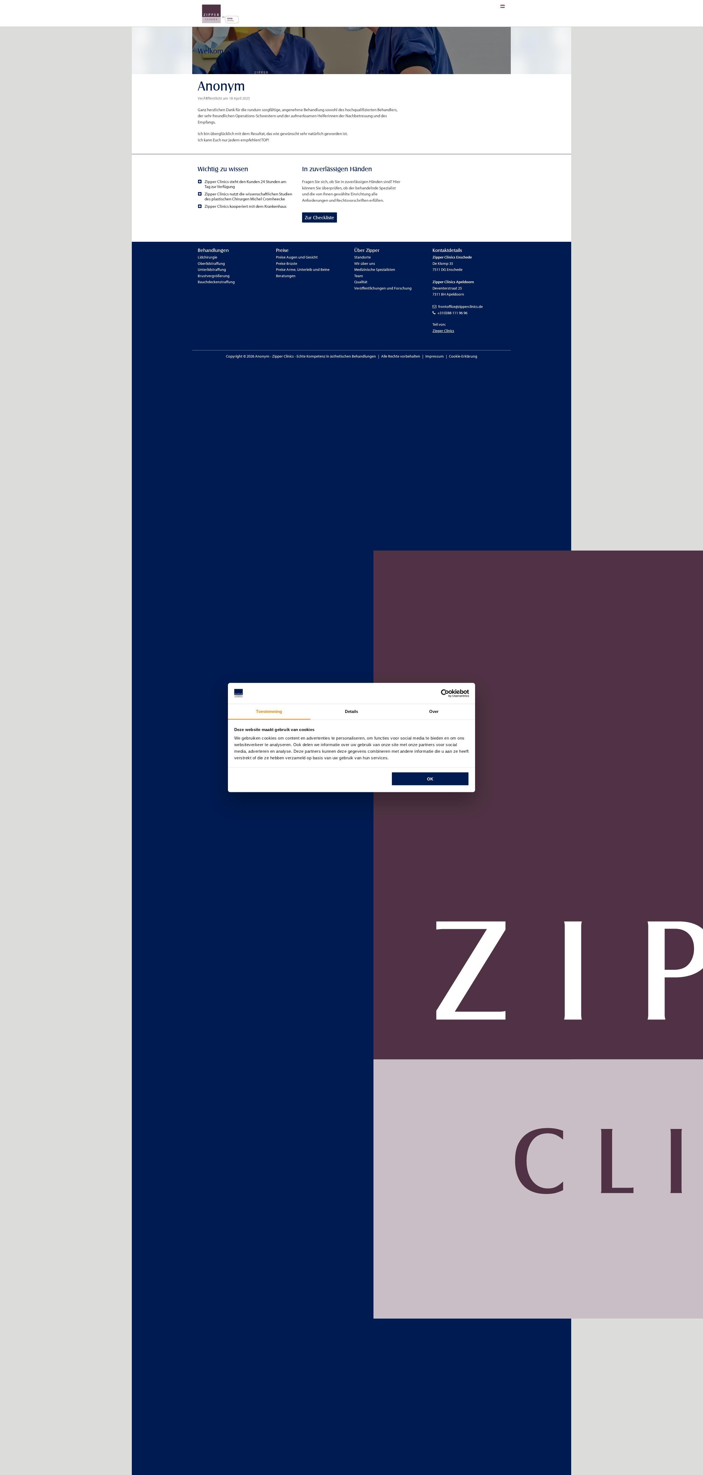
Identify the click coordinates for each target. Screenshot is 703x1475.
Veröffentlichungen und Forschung (383, 288)
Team (358, 275)
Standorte (362, 257)
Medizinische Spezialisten (374, 269)
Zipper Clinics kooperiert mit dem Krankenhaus (245, 206)
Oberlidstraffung (211, 263)
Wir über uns (364, 263)
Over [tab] (434, 711)
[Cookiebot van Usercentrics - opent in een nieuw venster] (445, 693)
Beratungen (285, 275)
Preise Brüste (286, 263)
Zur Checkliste (319, 217)
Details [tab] (351, 711)
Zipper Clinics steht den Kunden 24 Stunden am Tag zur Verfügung (245, 184)
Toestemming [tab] (269, 711)
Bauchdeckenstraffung (216, 281)
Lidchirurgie (207, 257)
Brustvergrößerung (214, 275)
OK (430, 778)
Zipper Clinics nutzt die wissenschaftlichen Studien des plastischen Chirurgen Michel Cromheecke (248, 196)
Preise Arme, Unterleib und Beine (303, 269)
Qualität (360, 281)
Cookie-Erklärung (463, 356)
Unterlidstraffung (212, 269)
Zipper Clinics (443, 330)
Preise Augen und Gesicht (297, 257)
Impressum (434, 356)
